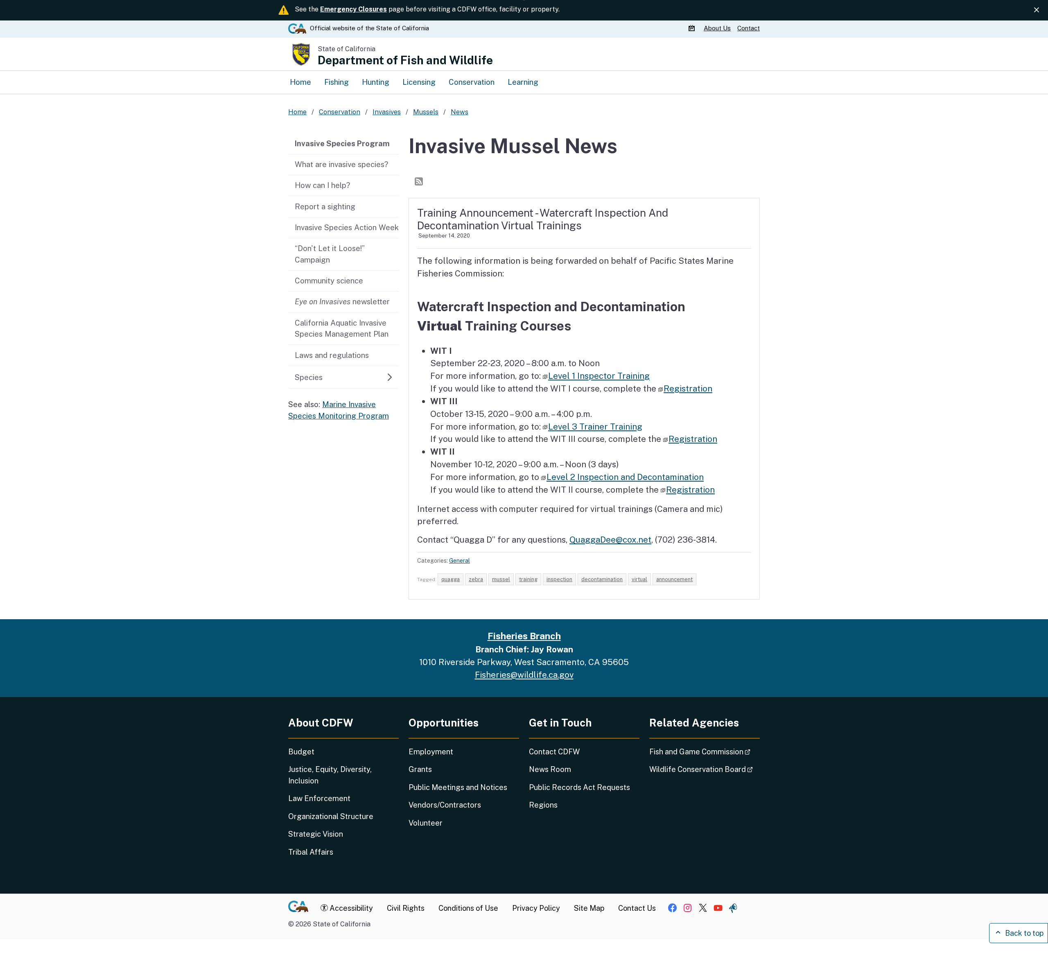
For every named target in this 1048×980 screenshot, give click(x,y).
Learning (523, 81)
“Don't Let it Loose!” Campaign (330, 254)
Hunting (375, 81)
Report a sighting (325, 206)
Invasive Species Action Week (347, 227)
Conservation (472, 81)
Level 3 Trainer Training (595, 426)
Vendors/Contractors (445, 805)
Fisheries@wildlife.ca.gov (524, 675)
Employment (431, 751)
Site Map (589, 908)
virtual (639, 579)
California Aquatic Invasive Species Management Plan (341, 328)
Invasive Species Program (342, 143)
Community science (329, 280)
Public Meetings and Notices (458, 787)
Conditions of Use (468, 908)
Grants (420, 769)
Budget (301, 751)
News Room (550, 769)
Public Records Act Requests (579, 787)
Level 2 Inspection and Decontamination (625, 477)
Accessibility (350, 908)
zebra (476, 579)
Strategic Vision (315, 834)
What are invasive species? (341, 164)
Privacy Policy (536, 908)
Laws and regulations (332, 355)
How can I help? (322, 185)
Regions (543, 805)
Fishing (336, 81)
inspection (559, 579)
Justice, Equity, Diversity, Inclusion (330, 775)
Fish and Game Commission (704, 751)
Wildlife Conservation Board (704, 769)
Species (309, 377)
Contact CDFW (554, 751)
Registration (688, 388)
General (459, 560)
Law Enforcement (319, 798)
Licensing (419, 81)
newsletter (342, 301)
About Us (717, 27)
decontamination (602, 579)
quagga (450, 579)
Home (300, 81)
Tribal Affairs (310, 852)
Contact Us (637, 908)
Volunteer (426, 823)
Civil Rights (406, 908)
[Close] (1037, 9)
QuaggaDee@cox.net (610, 539)
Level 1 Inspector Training (599, 376)
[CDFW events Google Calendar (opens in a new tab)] (692, 28)
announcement (674, 579)
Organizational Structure (330, 816)
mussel (501, 579)
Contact (748, 27)
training (528, 579)
